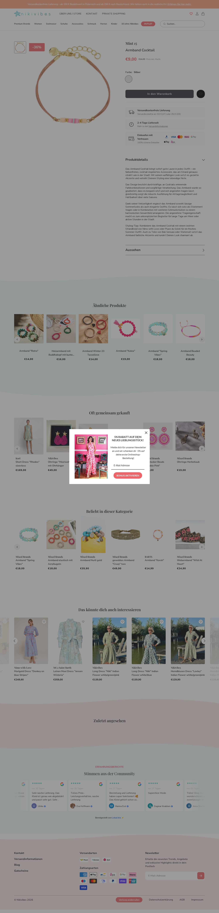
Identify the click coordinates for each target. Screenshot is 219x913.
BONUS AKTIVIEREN (128, 475)
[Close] (146, 432)
